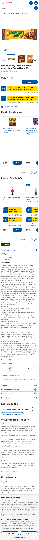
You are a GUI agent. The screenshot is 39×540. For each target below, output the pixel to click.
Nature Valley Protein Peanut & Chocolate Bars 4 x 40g (11, 130)
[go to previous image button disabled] (4, 59)
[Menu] (3, 3)
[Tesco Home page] (9, 3)
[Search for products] (36, 8)
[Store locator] (36, 3)
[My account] (31, 3)
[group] (12, 142)
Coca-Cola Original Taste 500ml (11, 198)
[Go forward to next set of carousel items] (35, 172)
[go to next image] (35, 59)
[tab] (11, 58)
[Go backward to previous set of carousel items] (31, 172)
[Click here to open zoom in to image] (5, 49)
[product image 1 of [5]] (19, 34)
